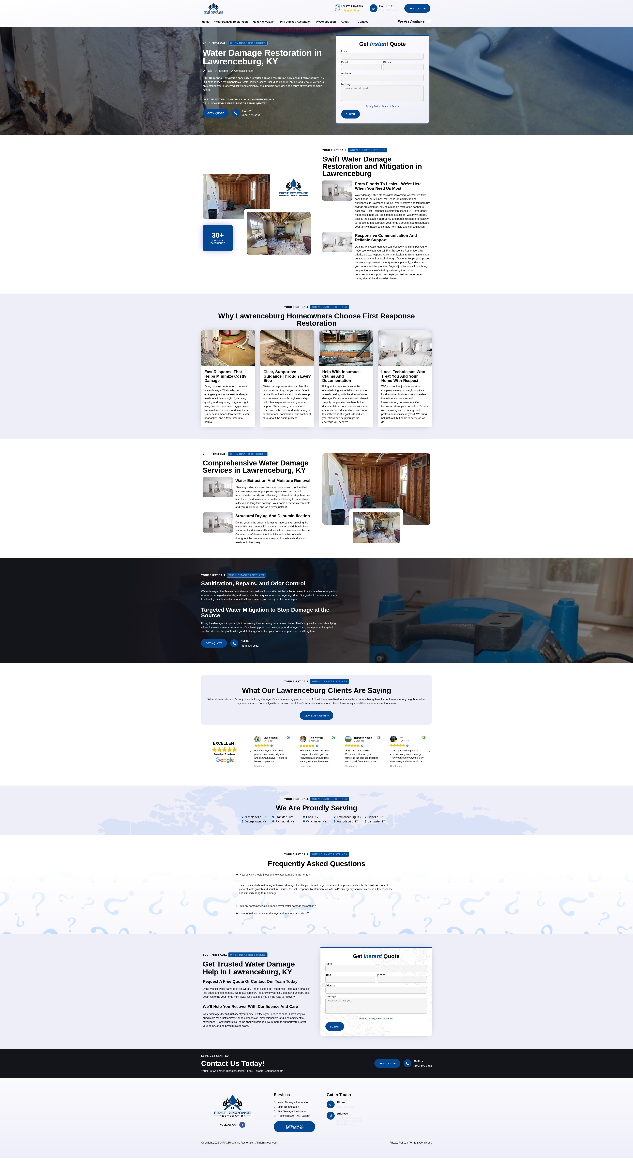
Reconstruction (326, 21)
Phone (387, 62)
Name (344, 51)
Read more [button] (260, 766)
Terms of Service (390, 106)
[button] (429, 751)
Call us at (386, 6)
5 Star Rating (353, 6)
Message (346, 84)
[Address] (331, 1116)
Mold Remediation (264, 21)
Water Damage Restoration (231, 21)
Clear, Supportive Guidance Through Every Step (287, 376)
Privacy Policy (373, 106)
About (344, 21)
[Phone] (331, 1104)
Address (346, 73)
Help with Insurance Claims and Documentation (341, 376)
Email (344, 62)
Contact (363, 21)
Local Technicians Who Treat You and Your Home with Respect (403, 376)
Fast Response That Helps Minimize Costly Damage (225, 376)
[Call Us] (236, 113)
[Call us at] (373, 8)
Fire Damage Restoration (295, 21)
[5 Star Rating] (338, 8)
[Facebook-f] (242, 1125)
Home (205, 21)
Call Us (246, 111)
